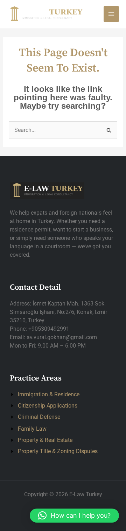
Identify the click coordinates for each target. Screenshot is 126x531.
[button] (74, 516)
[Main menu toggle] (111, 14)
